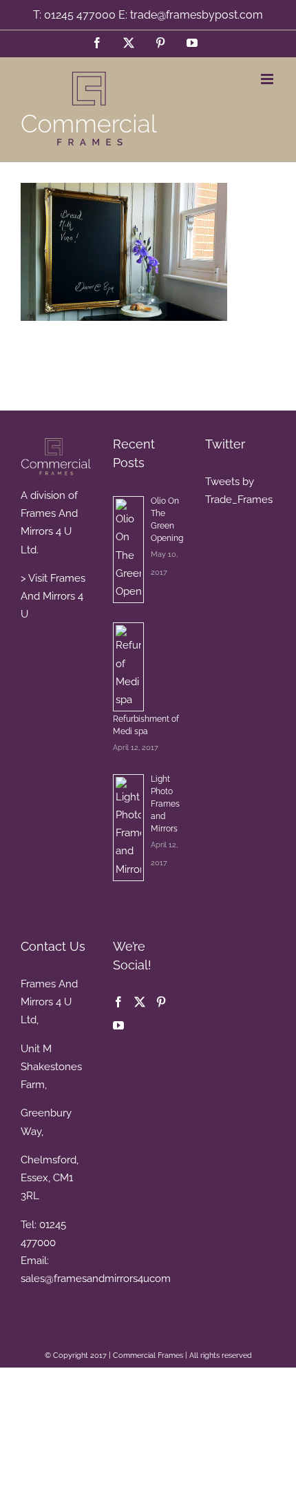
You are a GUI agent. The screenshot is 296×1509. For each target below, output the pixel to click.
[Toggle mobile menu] (268, 79)
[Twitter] (139, 1001)
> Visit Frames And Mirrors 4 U (53, 596)
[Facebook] (118, 1001)
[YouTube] (118, 1025)
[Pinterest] (161, 1001)
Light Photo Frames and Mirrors (165, 804)
